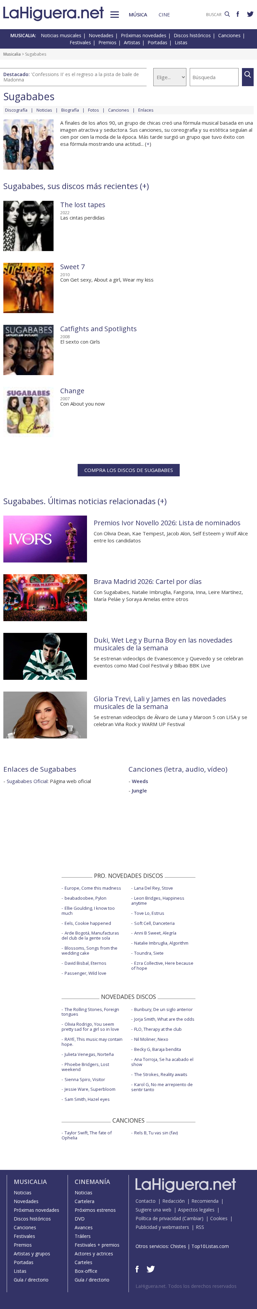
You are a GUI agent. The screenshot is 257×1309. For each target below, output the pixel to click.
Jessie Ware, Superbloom (90, 1089)
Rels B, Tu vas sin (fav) (156, 1133)
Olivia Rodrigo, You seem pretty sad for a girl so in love (90, 1026)
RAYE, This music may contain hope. (92, 1041)
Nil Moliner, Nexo (151, 1039)
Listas (181, 42)
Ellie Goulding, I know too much (88, 910)
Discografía (16, 110)
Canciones (229, 35)
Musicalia (12, 54)
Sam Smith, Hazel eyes (87, 1099)
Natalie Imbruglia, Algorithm (161, 943)
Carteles (83, 1262)
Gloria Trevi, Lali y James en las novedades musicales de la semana (160, 702)
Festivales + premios (97, 1245)
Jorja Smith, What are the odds (164, 1019)
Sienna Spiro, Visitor (85, 1079)
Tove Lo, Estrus (149, 913)
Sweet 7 (72, 266)
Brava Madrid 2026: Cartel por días (148, 581)
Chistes (178, 1246)
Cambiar (193, 1218)
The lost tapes (82, 204)
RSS (200, 1227)
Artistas (132, 42)
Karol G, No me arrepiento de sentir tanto (162, 1086)
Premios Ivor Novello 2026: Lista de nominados (167, 522)
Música (138, 14)
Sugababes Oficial (27, 781)
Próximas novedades (143, 35)
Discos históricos (192, 35)
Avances (84, 1227)
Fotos (93, 110)
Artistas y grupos (32, 1253)
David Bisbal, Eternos (85, 963)
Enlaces (146, 110)
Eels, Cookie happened (88, 923)
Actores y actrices (94, 1253)
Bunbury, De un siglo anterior (163, 1009)
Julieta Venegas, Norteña (89, 1054)
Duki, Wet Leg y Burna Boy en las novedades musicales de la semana (163, 644)
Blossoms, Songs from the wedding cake (89, 950)
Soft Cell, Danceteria (154, 923)
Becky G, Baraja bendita (157, 1049)
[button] (114, 14)
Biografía (70, 110)
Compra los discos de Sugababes (128, 470)
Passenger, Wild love (85, 973)
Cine (164, 14)
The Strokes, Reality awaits (160, 1074)
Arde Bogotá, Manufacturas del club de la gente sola (90, 935)
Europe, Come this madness (93, 888)
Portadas (157, 42)
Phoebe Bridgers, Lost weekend (85, 1066)
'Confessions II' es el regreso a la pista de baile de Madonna (71, 77)
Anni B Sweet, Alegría (155, 933)
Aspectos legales (196, 1209)
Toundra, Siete (149, 953)
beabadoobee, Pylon (85, 898)
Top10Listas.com (210, 1246)
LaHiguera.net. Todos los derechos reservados (186, 1286)
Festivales (80, 42)
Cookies (219, 1218)
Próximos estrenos (95, 1210)
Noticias (44, 110)
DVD (80, 1218)
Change (72, 390)
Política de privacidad (158, 1218)
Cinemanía (92, 1182)
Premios (107, 42)
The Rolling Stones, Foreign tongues (90, 1011)
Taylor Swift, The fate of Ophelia (87, 1135)
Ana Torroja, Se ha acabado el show (162, 1061)
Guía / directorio (31, 1279)
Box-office (86, 1271)
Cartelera (84, 1201)
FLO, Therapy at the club (158, 1029)
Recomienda (205, 1201)
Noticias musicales (61, 35)
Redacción (173, 1201)
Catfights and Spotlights (98, 328)
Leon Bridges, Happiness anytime (157, 900)
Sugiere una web (153, 1209)
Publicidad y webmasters (162, 1227)
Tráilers (83, 1236)
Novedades (101, 35)
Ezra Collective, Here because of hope (162, 965)
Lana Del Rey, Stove (153, 888)
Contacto (146, 1201)
